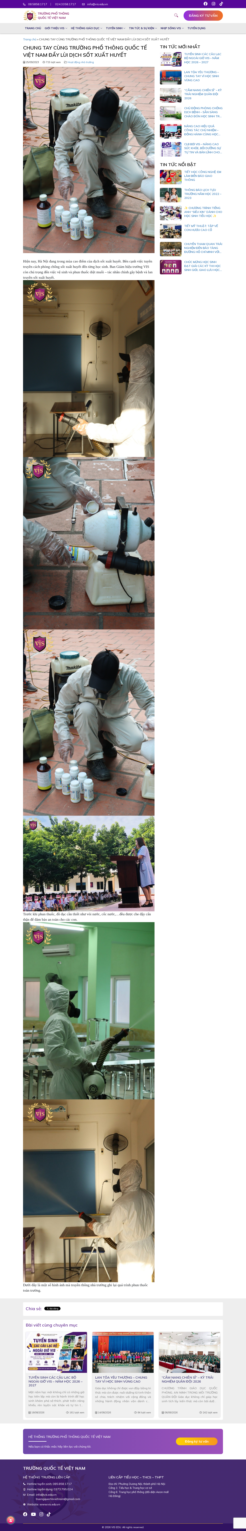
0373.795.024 (63, 1489)
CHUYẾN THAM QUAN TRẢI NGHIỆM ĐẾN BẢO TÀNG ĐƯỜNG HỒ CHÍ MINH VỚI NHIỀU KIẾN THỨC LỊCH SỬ (203, 248)
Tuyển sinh (114, 28)
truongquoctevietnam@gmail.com (58, 1499)
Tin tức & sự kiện (141, 28)
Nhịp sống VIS (171, 28)
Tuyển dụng (196, 28)
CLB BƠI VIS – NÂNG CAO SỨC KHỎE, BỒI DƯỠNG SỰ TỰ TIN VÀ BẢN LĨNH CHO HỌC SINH (202, 148)
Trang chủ (33, 28)
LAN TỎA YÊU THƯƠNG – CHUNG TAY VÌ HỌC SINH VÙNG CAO (201, 76)
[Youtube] (33, 1514)
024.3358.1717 (65, 4)
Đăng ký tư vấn (203, 16)
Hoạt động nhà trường (81, 62)
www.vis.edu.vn (50, 1504)
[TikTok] (49, 1514)
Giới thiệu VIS (54, 28)
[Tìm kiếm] (179, 15)
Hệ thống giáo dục (85, 28)
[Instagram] (41, 1514)
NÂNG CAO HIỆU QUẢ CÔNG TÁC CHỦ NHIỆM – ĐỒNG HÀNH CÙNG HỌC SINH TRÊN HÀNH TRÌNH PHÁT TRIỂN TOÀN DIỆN (201, 130)
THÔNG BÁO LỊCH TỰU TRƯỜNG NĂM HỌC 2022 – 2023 (202, 194)
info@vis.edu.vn (97, 4)
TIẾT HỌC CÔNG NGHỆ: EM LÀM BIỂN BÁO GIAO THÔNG (202, 176)
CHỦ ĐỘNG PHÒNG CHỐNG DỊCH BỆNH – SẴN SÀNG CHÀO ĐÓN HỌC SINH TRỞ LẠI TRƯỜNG (203, 112)
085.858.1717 (62, 1484)
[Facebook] (25, 1514)
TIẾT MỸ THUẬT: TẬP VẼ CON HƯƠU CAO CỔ (201, 228)
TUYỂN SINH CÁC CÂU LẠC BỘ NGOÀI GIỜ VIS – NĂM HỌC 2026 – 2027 (202, 58)
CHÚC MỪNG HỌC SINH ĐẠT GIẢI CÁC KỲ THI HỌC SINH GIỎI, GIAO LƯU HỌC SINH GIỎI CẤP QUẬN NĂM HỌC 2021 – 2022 (202, 266)
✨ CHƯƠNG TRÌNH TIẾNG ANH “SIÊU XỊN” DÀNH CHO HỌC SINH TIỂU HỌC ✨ (203, 212)
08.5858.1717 (37, 4)
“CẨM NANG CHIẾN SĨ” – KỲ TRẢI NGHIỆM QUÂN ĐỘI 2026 (203, 94)
